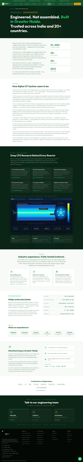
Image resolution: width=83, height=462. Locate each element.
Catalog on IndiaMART (6, 456)
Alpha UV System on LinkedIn (7, 455)
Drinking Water (40, 435)
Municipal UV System (26, 441)
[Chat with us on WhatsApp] (80, 459)
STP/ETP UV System (25, 439)
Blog (53, 3)
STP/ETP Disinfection (41, 433)
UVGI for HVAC (40, 443)
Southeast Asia (55, 439)
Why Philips (34, 3)
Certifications (69, 435)
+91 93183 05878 (6, 445)
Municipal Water (40, 441)
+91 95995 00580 (6, 447)
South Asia (54, 437)
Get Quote (77, 3)
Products (21, 3)
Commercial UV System (26, 435)
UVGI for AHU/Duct (25, 443)
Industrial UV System (26, 437)
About (49, 3)
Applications (27, 3)
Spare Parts (69, 439)
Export (39, 3)
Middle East (54, 433)
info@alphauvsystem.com (8, 449)
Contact (44, 3)
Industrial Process (40, 439)
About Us (69, 433)
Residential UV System (26, 433)
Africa (53, 435)
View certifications (40, 390)
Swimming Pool (40, 437)
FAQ (68, 437)
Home (16, 3)
